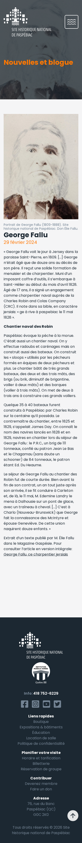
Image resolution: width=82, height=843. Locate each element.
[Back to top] (72, 815)
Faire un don (41, 789)
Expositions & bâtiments (41, 727)
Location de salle (41, 738)
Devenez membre (41, 783)
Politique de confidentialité (41, 743)
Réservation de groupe (41, 769)
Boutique (41, 721)
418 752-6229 (45, 693)
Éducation (41, 732)
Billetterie (41, 763)
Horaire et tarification (41, 758)
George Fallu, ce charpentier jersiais (36, 554)
